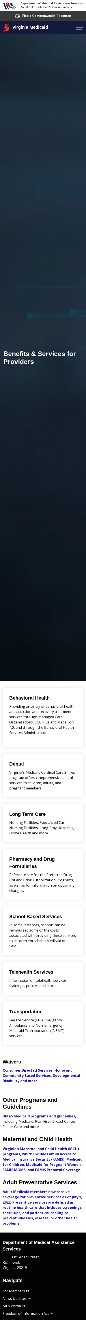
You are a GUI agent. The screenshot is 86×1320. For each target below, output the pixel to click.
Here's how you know (56, 7)
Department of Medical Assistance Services (52, 3)
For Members (14, 1291)
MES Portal (12, 1306)
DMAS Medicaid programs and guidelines (39, 1116)
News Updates (15, 1298)
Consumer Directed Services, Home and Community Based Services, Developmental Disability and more (41, 1075)
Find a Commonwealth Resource (46, 16)
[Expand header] (79, 27)
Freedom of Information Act (26, 1313)
